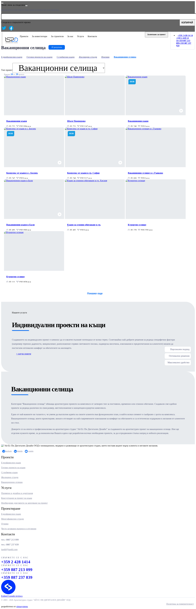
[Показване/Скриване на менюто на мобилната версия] (2, 40)
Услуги (80, 36)
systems (22, 606)
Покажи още (95, 293)
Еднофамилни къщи (11, 462)
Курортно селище (137, 225)
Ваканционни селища (12, 482)
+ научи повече (23, 354)
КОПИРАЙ (187, 22)
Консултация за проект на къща (16, 498)
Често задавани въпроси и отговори (18, 528)
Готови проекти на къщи (13, 467)
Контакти (92, 36)
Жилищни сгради (9, 477)
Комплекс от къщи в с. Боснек (22, 173)
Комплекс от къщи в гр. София (83, 173)
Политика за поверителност (180, 604)
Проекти (24, 36)
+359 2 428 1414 (15, 562)
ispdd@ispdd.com (9, 549)
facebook (8, 451)
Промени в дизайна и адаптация (17, 493)
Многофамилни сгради (12, 519)
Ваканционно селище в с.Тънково (145, 173)
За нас (70, 36)
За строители (57, 36)
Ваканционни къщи (16, 121)
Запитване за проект (156, 35)
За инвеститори (39, 36)
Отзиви (4, 524)
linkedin (20, 451)
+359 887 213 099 (16, 569)
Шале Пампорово (76, 121)
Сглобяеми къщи (9, 472)
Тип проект (6, 70)
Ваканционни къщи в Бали (20, 225)
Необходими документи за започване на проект (24, 503)
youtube (30, 451)
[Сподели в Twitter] (4, 28)
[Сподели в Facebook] (11, 28)
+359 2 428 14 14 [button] (185, 35)
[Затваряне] (2, 3)
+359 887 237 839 (16, 577)
